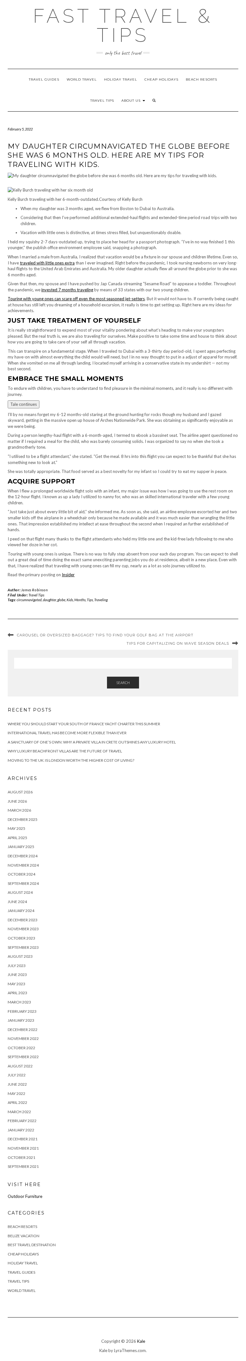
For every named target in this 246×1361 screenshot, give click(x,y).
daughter (49, 600)
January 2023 (21, 1020)
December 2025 (22, 819)
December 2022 (22, 1029)
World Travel (82, 79)
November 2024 (23, 865)
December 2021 (22, 1139)
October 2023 (21, 938)
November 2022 (23, 1038)
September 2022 (23, 1056)
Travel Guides (44, 79)
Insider (68, 574)
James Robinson (34, 590)
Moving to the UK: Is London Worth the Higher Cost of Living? (71, 760)
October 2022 (21, 1047)
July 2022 (17, 1075)
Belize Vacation (23, 1235)
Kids (70, 600)
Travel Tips (102, 100)
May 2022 (16, 1093)
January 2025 (21, 846)
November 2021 (23, 1148)
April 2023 (17, 992)
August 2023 (20, 956)
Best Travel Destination (32, 1244)
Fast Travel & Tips (123, 25)
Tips (90, 600)
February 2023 (22, 1011)
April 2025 (17, 837)
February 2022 (22, 1120)
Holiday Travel (120, 79)
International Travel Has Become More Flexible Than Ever (67, 732)
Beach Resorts (201, 79)
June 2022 (17, 1084)
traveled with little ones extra (47, 262)
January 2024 (21, 910)
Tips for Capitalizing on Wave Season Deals (178, 643)
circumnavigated (29, 600)
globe (61, 600)
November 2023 (23, 928)
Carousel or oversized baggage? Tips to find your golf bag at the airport (105, 635)
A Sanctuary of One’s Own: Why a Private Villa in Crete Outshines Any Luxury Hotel (92, 742)
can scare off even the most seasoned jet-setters (99, 298)
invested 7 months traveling (67, 289)
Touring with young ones (30, 298)
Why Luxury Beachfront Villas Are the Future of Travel (65, 751)
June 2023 (17, 974)
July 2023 (17, 965)
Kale (141, 1341)
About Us (131, 100)
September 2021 (23, 1166)
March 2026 (19, 810)
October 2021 (21, 1157)
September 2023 (23, 947)
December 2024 (22, 856)
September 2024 (23, 883)
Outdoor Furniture (25, 1196)
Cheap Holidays (161, 79)
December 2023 (22, 919)
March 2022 (19, 1111)
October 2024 (21, 874)
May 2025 (16, 828)
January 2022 (21, 1130)
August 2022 (20, 1066)
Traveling (101, 600)
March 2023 (19, 1002)
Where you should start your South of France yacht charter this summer (84, 723)
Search (123, 682)
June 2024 (17, 901)
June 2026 (17, 801)
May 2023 (16, 983)
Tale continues (23, 404)
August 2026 (20, 792)
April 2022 (17, 1102)
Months (80, 600)
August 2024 (20, 892)
